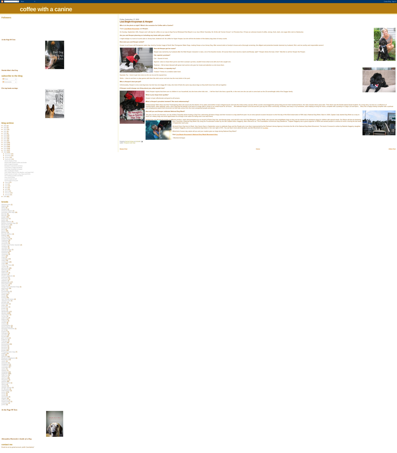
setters (3, 369)
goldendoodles (5, 282)
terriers (3, 392)
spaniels (3, 381)
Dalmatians (4, 269)
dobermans (4, 273)
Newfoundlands (6, 327)
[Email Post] (141, 141)
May (6, 187)
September (8, 159)
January (7, 194)
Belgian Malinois (6, 221)
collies (3, 260)
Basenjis (4, 214)
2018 (5, 137)
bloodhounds (5, 228)
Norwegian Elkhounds (7, 328)
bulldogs (3, 235)
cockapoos (4, 259)
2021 (5, 131)
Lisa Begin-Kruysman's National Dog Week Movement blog (197, 134)
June (6, 186)
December (8, 154)
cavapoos (4, 246)
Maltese (3, 319)
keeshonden (5, 304)
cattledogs (4, 242)
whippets (4, 398)
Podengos (4, 341)
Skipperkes (4, 380)
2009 (5, 196)
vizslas (3, 395)
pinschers (4, 335)
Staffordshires (5, 390)
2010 (5, 152)
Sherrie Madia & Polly (11, 161)
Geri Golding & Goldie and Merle (14, 175)
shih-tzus (4, 378)
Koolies (3, 308)
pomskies (4, 347)
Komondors (4, 307)
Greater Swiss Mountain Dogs (10, 287)
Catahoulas (4, 240)
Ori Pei (3, 330)
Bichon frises (5, 225)
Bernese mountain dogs (8, 223)
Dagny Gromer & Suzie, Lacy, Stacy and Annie (17, 174)
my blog (265, 128)
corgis (3, 263)
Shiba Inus (4, 375)
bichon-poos (5, 226)
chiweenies (4, 254)
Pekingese (4, 333)
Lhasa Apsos (5, 314)
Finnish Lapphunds (7, 276)
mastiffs (3, 322)
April (6, 189)
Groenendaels (5, 291)
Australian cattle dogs (7, 212)
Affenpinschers (5, 204)
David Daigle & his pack (11, 180)
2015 (5, 142)
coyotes (3, 266)
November (8, 155)
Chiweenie (4, 252)
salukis (3, 361)
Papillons (4, 331)
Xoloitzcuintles (5, 401)
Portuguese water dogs (129, 142)
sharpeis (4, 370)
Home (258, 149)
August (7, 182)
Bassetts (4, 215)
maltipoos (4, 321)
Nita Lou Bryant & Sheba (11, 170)
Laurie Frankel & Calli (11, 179)
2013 (5, 146)
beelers (3, 220)
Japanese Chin (5, 300)
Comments (7, 82)
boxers (3, 231)
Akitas (3, 207)
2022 (5, 129)
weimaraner (4, 397)
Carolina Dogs (5, 238)
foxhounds (4, 277)
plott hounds (5, 338)
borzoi (3, 229)
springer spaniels (6, 387)
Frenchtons (4, 279)
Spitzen (3, 384)
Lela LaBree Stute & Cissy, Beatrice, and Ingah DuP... (19, 172)
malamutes (4, 318)
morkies (3, 324)
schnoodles (4, 367)
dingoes (3, 271)
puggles (3, 353)
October (7, 157)
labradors (4, 313)
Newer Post (123, 149)
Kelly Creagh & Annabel (11, 164)
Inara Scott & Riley (10, 177)
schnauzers (4, 366)
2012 (5, 148)
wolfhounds (4, 400)
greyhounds (4, 288)
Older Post (392, 149)
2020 (5, 133)
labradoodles (5, 311)
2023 (5, 127)
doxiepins (4, 274)
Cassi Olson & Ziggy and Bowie (13, 167)
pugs (2, 355)
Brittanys (4, 232)
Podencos (4, 339)
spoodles (4, 386)
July (6, 184)
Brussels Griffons (6, 234)
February (7, 193)
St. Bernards (5, 389)
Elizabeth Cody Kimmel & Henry (14, 166)
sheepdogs (4, 372)
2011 (5, 150)
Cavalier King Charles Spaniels (10, 245)
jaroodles (4, 302)
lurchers (3, 316)
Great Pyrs (4, 285)
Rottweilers (4, 359)
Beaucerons (5, 218)
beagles (3, 217)
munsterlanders (6, 325)
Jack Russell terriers (7, 299)
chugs (3, 257)
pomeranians (5, 344)
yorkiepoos (4, 403)
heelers (3, 294)
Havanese (4, 293)
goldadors (4, 280)
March (7, 191)
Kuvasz (3, 310)
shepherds (4, 373)
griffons (3, 290)
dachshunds (5, 268)
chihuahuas (4, 251)
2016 (5, 141)
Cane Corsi (4, 237)
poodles (3, 350)
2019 (5, 135)
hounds (3, 296)
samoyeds (4, 362)
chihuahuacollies (6, 249)
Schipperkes (5, 364)
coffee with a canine (46, 9)
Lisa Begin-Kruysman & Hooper (13, 169)
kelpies (3, 305)
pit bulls (3, 336)
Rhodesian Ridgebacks (8, 358)
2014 (5, 144)
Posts (6, 79)
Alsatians (4, 209)
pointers (3, 342)
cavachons (4, 243)
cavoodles (4, 248)
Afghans (3, 206)
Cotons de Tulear (6, 265)
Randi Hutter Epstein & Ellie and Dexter (16, 162)
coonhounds (5, 262)
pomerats (4, 345)
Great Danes (5, 283)
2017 (5, 139)
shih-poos (4, 376)
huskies (3, 297)
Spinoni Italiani (5, 383)
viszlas (3, 394)
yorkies (3, 404)
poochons (4, 349)
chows (3, 256)
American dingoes (6, 211)
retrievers (4, 356)
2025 (5, 126)
